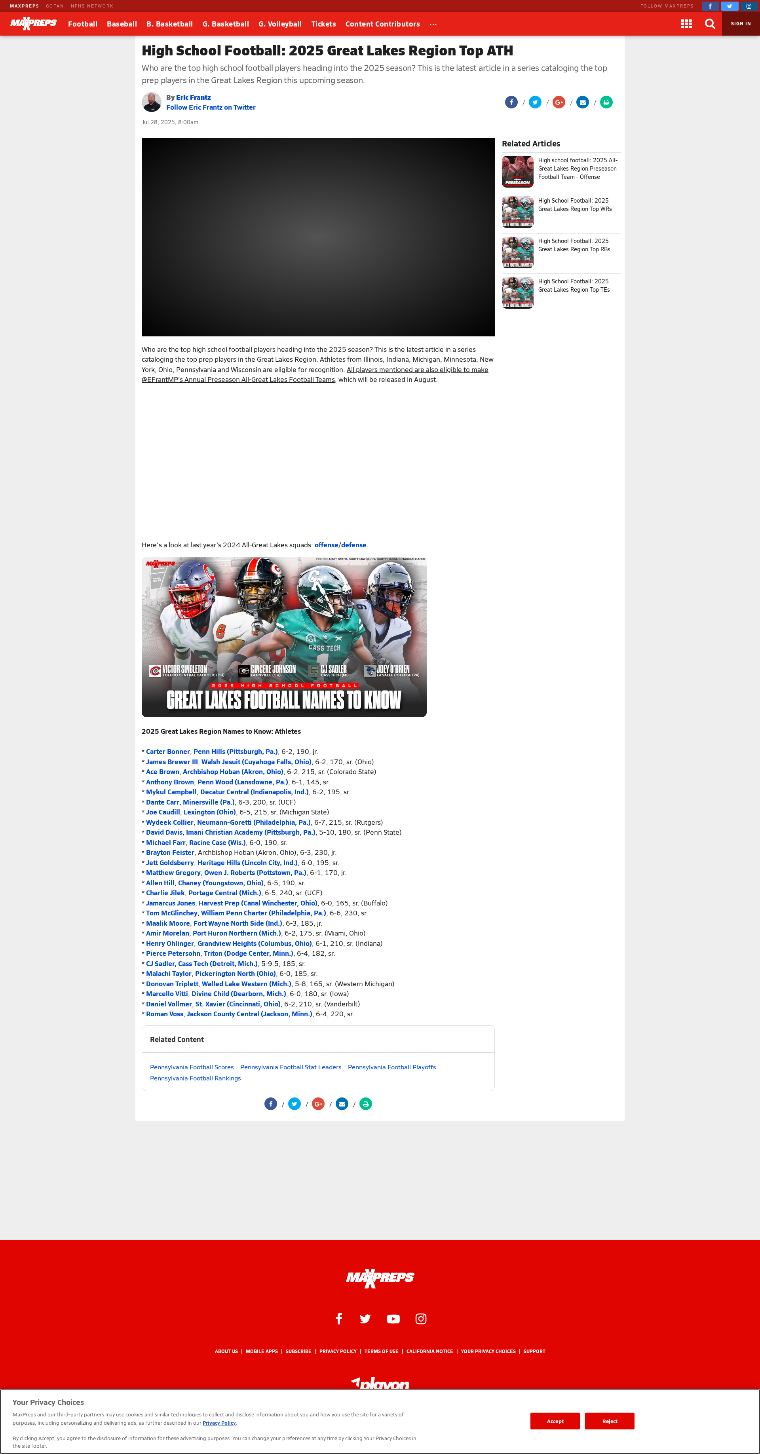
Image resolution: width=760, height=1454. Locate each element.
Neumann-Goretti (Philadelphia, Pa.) (254, 822)
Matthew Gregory (173, 872)
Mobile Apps (262, 1351)
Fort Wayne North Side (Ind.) (238, 923)
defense (354, 544)
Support (534, 1351)
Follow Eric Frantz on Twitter (211, 107)
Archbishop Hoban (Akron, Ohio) (233, 771)
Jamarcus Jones (170, 902)
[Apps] (686, 24)
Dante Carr (162, 802)
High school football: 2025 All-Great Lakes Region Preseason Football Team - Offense (578, 168)
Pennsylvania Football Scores (192, 1067)
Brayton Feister (170, 852)
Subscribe (299, 1351)
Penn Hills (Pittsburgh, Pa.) (236, 751)
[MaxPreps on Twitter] (730, 6)
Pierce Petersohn (173, 953)
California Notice (430, 1351)
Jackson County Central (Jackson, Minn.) (249, 1013)
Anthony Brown (170, 781)
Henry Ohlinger (170, 943)
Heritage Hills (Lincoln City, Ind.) (248, 862)
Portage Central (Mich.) (224, 892)
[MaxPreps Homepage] (380, 1279)
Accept (555, 1421)
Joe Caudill (163, 811)
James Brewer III (172, 761)
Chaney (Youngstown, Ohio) (221, 882)
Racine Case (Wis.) (217, 842)
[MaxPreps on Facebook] (710, 6)
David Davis (164, 832)
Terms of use (382, 1351)
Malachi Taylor (169, 973)
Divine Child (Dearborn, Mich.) (239, 993)
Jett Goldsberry (170, 862)
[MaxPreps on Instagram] (749, 6)
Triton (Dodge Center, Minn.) (248, 953)
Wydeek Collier (170, 822)
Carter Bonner (168, 751)
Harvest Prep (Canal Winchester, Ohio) (258, 902)
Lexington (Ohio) (210, 811)
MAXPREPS (24, 6)
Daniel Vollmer (169, 1003)
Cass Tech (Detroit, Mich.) (218, 963)
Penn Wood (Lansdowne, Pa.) (243, 781)
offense (326, 544)
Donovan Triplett (172, 983)
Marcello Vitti (167, 993)
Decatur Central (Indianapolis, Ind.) (254, 791)
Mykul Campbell (171, 791)
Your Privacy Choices (488, 1351)
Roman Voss (164, 1013)
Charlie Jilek (165, 892)
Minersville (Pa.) (209, 802)
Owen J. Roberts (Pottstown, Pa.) (255, 872)
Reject (610, 1421)
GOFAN (55, 6)
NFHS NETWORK (92, 6)
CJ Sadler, (161, 963)
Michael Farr (166, 842)
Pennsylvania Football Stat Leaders (291, 1067)
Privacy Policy (338, 1351)
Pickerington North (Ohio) (235, 973)
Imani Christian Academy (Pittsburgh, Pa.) (250, 832)
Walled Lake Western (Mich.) (246, 983)
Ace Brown (162, 771)
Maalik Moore (168, 923)
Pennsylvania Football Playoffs (392, 1067)
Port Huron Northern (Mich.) (237, 933)
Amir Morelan (167, 933)
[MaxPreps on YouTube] (393, 1318)
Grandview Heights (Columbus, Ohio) (255, 943)
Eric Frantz (193, 97)
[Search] (710, 24)
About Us (226, 1351)
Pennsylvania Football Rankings (195, 1078)
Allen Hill (160, 882)
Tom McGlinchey (172, 912)
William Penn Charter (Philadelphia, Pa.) (263, 912)
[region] (380, 1421)
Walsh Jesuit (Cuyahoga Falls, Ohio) (256, 761)
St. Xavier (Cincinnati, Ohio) (238, 1003)
